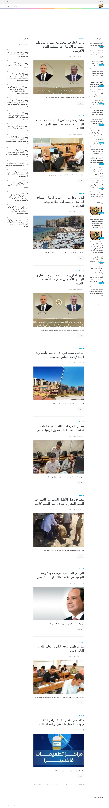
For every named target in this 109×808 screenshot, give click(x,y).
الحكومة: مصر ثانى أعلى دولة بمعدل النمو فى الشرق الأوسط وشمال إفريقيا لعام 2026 (96, 292)
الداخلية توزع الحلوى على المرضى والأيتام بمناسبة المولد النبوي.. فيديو (17, 164)
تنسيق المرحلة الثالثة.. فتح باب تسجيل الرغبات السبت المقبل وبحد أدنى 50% (17, 65)
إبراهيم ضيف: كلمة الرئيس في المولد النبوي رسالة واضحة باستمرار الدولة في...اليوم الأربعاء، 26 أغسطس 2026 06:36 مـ (96, 223)
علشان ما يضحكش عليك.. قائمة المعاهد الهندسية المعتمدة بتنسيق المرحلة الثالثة (59, 124)
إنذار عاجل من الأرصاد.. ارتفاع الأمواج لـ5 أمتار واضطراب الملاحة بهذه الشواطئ (60, 202)
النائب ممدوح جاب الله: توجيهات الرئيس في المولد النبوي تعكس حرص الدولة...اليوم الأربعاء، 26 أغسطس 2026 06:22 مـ (18, 116)
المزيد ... (80, 102)
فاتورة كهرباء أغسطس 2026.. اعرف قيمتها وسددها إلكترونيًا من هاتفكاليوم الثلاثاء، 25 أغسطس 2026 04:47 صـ (17, 103)
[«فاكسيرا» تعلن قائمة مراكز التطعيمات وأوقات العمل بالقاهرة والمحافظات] (58, 750)
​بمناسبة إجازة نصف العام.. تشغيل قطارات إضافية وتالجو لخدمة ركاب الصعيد (96, 270)
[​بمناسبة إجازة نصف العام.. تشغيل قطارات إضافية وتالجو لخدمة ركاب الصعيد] (96, 260)
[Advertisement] (54, 22)
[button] (7, 1)
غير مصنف (81, 38)
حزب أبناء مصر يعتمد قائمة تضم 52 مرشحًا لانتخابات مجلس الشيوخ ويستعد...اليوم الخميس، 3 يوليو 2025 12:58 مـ (96, 199)
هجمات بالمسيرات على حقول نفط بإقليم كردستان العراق (96, 55)
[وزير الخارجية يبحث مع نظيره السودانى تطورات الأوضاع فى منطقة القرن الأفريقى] (58, 77)
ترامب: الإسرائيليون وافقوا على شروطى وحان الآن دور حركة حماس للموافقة (96, 133)
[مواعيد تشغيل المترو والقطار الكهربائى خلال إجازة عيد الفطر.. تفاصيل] (96, 103)
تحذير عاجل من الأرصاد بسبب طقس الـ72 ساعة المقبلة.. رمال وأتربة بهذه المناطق (96, 173)
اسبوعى (26, 44)
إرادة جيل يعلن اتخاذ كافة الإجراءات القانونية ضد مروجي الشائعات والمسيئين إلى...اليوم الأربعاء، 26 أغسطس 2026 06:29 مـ (17, 77)
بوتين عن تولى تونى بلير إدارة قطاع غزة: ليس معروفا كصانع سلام (97, 151)
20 (56, 784)
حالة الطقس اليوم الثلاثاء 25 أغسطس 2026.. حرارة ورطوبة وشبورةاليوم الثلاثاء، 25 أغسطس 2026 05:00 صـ (17, 153)
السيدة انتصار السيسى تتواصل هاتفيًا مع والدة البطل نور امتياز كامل (97, 73)
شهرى (20, 44)
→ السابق (81, 784)
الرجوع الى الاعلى (10, 805)
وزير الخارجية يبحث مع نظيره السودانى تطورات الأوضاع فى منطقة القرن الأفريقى (59, 46)
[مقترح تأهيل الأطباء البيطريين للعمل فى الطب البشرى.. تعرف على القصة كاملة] (58, 530)
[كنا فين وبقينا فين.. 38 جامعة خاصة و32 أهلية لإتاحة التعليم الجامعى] (58, 383)
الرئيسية (13, 6)
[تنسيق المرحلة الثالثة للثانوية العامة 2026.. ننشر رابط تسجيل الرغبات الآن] (58, 456)
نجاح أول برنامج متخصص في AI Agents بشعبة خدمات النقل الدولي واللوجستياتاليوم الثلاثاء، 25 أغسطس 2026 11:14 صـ (17, 223)
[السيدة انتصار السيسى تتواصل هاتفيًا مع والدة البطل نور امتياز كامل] (96, 64)
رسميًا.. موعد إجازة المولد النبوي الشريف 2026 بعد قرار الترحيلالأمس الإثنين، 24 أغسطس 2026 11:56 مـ (17, 140)
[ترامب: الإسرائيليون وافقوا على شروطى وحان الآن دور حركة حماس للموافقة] (96, 122)
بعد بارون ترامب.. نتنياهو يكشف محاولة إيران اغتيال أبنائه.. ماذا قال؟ (18, 128)
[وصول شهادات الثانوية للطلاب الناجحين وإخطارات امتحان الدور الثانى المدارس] (96, 84)
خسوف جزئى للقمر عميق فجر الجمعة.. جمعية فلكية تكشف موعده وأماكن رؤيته (18, 54)
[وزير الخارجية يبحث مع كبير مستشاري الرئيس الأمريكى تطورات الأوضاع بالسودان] (58, 309)
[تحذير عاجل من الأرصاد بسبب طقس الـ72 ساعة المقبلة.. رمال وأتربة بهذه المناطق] (96, 161)
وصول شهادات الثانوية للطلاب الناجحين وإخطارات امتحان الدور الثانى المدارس (96, 94)
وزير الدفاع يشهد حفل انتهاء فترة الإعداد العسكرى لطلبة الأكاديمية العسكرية (17, 185)
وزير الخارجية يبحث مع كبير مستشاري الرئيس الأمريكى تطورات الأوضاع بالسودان (60, 279)
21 (52, 784)
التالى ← (47, 784)
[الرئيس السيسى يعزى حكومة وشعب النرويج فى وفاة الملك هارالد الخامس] (58, 603)
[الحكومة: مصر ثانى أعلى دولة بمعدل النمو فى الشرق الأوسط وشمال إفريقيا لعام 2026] (96, 280)
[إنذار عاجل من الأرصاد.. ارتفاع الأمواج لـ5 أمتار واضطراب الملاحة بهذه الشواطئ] (58, 232)
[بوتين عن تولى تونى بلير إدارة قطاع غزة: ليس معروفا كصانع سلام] (96, 142)
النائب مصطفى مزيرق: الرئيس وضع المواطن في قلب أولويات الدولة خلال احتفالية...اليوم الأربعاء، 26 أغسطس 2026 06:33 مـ (18, 90)
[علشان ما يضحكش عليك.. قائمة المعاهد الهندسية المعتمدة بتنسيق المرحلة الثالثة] (58, 154)
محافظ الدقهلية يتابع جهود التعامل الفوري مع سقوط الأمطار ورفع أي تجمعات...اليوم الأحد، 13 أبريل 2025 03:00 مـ (96, 248)
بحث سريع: (100, 304)
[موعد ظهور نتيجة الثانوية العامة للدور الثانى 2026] (58, 677)
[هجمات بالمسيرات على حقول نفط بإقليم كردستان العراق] (96, 45)
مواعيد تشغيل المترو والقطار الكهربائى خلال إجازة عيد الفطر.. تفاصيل (97, 112)
